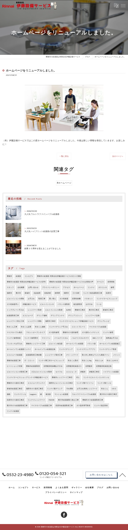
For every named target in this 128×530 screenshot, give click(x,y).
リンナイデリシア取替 (107, 349)
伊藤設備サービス (29, 304)
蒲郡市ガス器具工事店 (34, 388)
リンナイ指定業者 (101, 405)
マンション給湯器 (61, 394)
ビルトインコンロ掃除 (15, 298)
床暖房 (82, 371)
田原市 (108, 293)
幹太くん (104, 388)
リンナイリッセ (20, 394)
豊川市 (18, 293)
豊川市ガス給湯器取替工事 (17, 405)
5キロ (114, 388)
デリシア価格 (42, 315)
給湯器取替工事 (13, 315)
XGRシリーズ (97, 338)
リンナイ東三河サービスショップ (51, 360)
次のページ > (117, 156)
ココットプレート (78, 326)
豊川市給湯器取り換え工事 (68, 400)
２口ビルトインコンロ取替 (41, 371)
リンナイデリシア (66, 349)
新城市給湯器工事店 (14, 388)
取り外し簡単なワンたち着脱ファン (95, 355)
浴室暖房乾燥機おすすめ (53, 366)
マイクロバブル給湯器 (97, 326)
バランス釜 (91, 343)
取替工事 (41, 298)
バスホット (88, 298)
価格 (8, 394)
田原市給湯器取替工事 (64, 405)
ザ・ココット (29, 360)
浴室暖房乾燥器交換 (103, 366)
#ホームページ (64, 183)
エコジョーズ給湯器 (14, 355)
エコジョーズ (28, 315)
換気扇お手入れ (112, 338)
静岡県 (57, 293)
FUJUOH (51, 400)
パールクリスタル (61, 338)
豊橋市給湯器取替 (33, 366)
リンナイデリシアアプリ (85, 349)
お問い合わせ (33, 287)
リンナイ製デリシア (54, 388)
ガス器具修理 (54, 332)
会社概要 (20, 287)
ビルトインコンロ (47, 304)
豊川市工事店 (94, 310)
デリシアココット (75, 315)
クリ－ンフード (72, 355)
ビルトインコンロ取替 (53, 310)
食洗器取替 (77, 304)
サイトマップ (76, 492)
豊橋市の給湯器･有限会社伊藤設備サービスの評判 (26, 281)
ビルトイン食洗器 (55, 343)
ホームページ (79, 287)
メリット (116, 355)
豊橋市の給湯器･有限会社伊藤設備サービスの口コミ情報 (59, 276)
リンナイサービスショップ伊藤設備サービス (76, 321)
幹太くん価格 (40, 326)
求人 (78, 377)
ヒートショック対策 (14, 366)
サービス (100, 281)
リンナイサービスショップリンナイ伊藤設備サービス (27, 377)
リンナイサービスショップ (107, 298)
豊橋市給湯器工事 (14, 360)
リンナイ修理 (108, 332)
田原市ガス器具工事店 (15, 400)
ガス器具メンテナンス (90, 332)
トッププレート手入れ (15, 310)
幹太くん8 (99, 360)
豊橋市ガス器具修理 (70, 332)
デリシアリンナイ (57, 315)
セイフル (59, 371)
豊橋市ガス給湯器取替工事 (92, 400)
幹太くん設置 (26, 326)
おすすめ (89, 304)
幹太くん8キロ (112, 360)
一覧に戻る (64, 156)
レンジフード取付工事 (53, 355)
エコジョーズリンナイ (36, 383)
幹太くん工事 (12, 326)
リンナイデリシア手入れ (58, 326)
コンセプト (29, 276)
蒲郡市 (9, 293)
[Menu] (123, 5)
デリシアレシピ (103, 321)
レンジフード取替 (35, 310)
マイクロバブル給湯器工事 (41, 405)
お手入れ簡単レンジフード (87, 388)
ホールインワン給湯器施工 (109, 343)
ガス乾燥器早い (13, 304)
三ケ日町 (76, 293)
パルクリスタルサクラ (80, 338)
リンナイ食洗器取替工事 (92, 293)
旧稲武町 (47, 293)
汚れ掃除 (69, 388)
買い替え (52, 298)
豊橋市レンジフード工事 (35, 343)
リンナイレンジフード (36, 400)
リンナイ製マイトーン (85, 383)
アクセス (66, 287)
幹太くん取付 (73, 360)
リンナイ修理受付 (31, 338)
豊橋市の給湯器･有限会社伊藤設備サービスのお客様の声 (71, 281)
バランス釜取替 (64, 304)
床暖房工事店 (94, 371)
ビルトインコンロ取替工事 (17, 371)
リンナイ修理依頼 (14, 338)
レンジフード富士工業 (15, 321)
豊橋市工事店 (80, 310)
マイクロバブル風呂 (14, 332)
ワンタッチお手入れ (14, 343)
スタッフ (10, 287)
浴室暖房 (88, 366)
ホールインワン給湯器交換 (45, 349)
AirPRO (68, 310)
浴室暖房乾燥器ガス (74, 366)
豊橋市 (9, 276)
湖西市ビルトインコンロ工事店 (61, 383)
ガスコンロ (102, 287)
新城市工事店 (108, 310)
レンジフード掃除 (35, 321)
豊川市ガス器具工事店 (108, 394)
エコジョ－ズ (71, 371)
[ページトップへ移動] (122, 475)
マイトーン (46, 338)
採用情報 (111, 281)
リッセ (98, 304)
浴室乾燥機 (76, 298)
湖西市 (66, 293)
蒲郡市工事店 (50, 321)
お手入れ (31, 298)
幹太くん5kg (86, 360)
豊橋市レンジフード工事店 (62, 377)
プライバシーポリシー (50, 287)
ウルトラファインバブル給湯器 (84, 394)
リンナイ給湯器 (13, 411)
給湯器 (18, 276)
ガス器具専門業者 (83, 405)
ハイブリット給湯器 (111, 371)
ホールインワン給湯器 (74, 343)
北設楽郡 (37, 293)
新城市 (27, 293)
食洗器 (48, 394)
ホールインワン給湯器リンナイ (19, 349)
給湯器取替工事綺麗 (34, 355)
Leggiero (33, 394)
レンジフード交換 (92, 315)
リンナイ (91, 287)
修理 (112, 287)
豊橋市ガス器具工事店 (15, 383)
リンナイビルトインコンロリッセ (96, 377)
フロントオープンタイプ (35, 332)
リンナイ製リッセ (104, 383)
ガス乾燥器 (64, 298)
